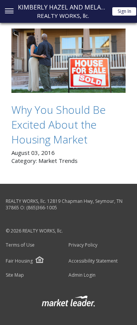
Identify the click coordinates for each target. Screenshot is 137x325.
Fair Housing (19, 261)
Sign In (124, 11)
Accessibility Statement (93, 261)
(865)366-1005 (41, 207)
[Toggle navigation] (9, 11)
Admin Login (82, 275)
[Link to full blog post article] (68, 61)
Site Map (15, 275)
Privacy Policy (82, 245)
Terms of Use (20, 245)
